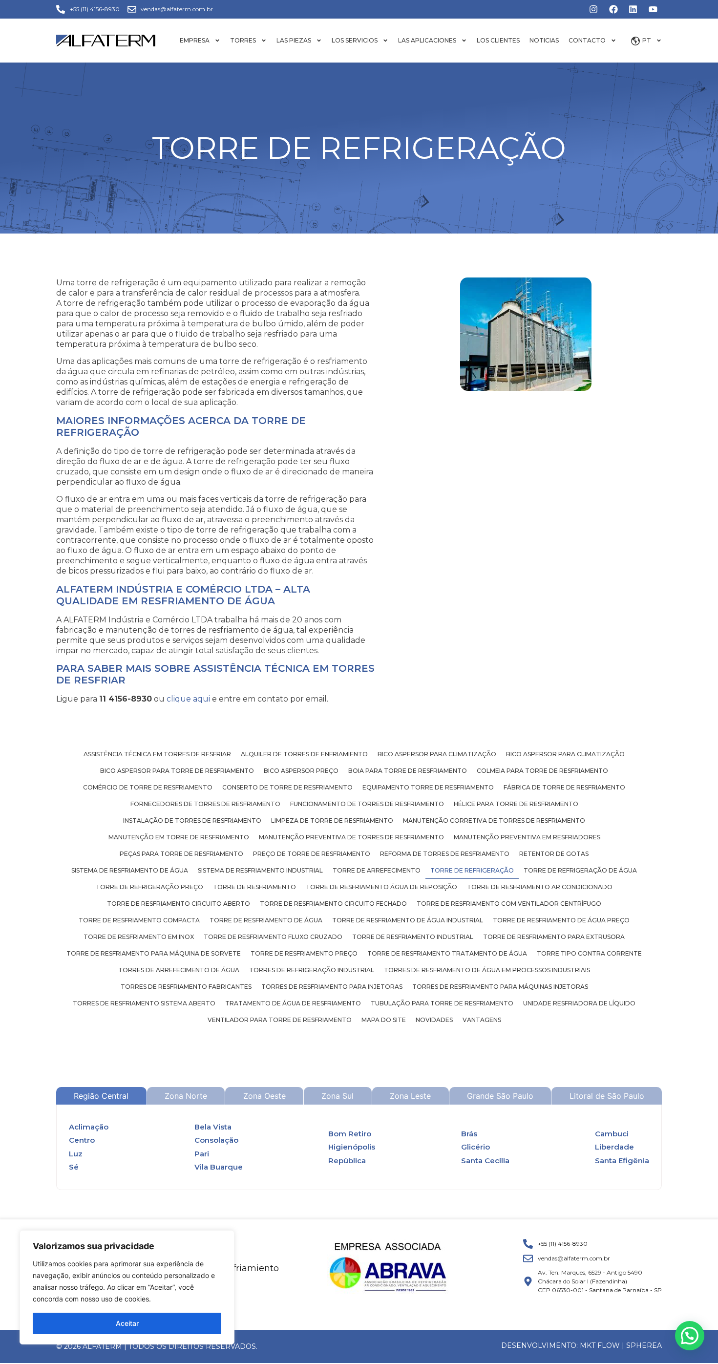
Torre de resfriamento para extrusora (554, 936)
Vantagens (482, 1019)
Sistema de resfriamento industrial (260, 870)
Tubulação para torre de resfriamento (442, 1003)
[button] (689, 1335)
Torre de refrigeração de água (580, 870)
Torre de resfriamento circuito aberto (178, 903)
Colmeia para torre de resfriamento (542, 770)
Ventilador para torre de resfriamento (280, 1019)
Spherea (644, 1345)
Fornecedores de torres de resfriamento (205, 804)
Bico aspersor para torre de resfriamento (177, 770)
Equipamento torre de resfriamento (428, 787)
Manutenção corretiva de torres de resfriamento (494, 820)
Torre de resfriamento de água (266, 920)
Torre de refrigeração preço (149, 887)
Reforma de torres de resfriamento (444, 853)
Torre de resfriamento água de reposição (381, 887)
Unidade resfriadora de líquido (579, 1003)
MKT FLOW (600, 1345)
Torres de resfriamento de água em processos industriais (487, 970)
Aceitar (127, 1323)
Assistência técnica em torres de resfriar (157, 754)
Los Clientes (498, 40)
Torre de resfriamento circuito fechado (333, 903)
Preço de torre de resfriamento (311, 853)
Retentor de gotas (554, 853)
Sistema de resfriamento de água (129, 870)
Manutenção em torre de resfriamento (178, 837)
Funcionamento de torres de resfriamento (367, 804)
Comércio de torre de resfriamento (147, 787)
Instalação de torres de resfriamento (192, 820)
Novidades (434, 1019)
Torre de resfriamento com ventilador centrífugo (509, 903)
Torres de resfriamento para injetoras (331, 986)
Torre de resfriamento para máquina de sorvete (153, 953)
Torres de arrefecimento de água (178, 970)
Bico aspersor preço (301, 770)
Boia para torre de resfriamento (407, 770)
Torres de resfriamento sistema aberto (144, 1003)
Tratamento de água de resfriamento (293, 1003)
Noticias (544, 40)
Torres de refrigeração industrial (311, 970)
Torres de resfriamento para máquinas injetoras (500, 986)
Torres (243, 40)
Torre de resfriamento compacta (139, 920)
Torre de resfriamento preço (304, 953)
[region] (127, 1287)
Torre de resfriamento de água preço (561, 920)
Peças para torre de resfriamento (181, 853)
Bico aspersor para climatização (437, 754)
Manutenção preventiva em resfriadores (527, 837)
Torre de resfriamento (254, 887)
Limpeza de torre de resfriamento (332, 820)
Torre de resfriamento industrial (412, 936)
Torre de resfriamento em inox (139, 936)
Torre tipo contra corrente (589, 953)
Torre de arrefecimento (377, 870)
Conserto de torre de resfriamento (287, 787)
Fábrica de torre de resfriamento (564, 787)
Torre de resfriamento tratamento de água (447, 953)
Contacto (587, 40)
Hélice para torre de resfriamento (516, 804)
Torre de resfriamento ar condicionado (539, 887)
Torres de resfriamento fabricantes (186, 986)
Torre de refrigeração (472, 870)
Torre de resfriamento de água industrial (407, 920)
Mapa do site (383, 1019)
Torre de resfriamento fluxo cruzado (273, 936)
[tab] (101, 1096)
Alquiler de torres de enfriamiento (304, 754)
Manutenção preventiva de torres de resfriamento (351, 837)
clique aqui (188, 698)
